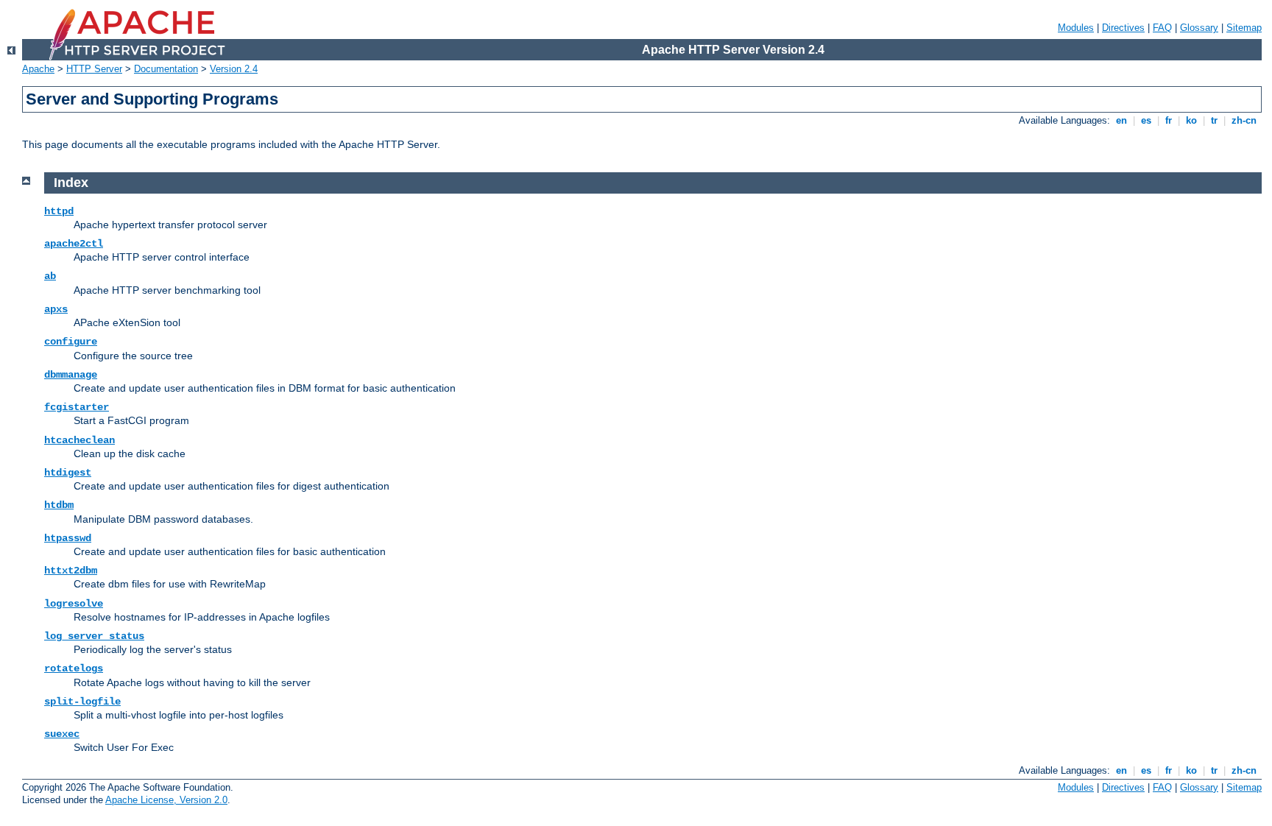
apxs (56, 309)
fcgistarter (76, 407)
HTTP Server (94, 68)
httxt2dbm (70, 570)
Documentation (166, 68)
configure (70, 341)
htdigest (67, 473)
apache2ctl (73, 244)
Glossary (1199, 27)
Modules (1076, 27)
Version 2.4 (234, 68)
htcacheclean (79, 440)
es (1146, 120)
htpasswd (67, 538)
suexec (62, 734)
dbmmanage (70, 375)
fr (1168, 120)
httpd (59, 211)
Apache (38, 68)
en (1121, 120)
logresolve (73, 604)
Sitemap (1244, 27)
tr (1214, 120)
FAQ (1162, 27)
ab (50, 276)
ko (1191, 120)
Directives (1123, 27)
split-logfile (82, 701)
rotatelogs (73, 668)
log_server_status (94, 636)
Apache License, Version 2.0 (166, 799)
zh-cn (1244, 120)
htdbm (59, 505)
